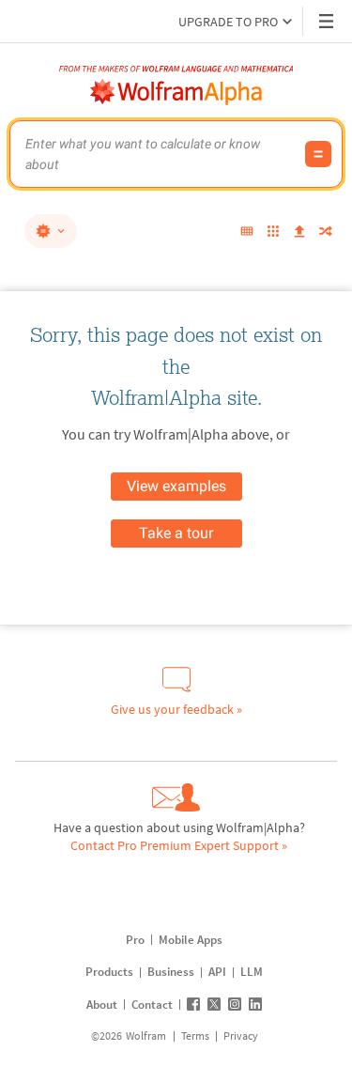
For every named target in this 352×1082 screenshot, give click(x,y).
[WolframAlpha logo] (176, 92)
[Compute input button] (318, 154)
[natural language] (50, 231)
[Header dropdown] (328, 21)
